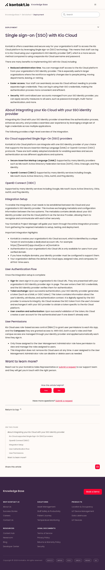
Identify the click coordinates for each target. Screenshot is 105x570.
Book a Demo (92, 491)
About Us (7, 506)
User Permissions (16, 453)
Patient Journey (44, 515)
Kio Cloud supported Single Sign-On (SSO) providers (31, 436)
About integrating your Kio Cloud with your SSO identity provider (36, 432)
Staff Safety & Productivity (48, 511)
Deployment (38, 14)
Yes (46, 390)
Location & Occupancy (82, 506)
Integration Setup (16, 445)
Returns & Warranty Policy (49, 542)
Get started (26, 14)
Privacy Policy (43, 537)
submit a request (67, 367)
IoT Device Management (83, 511)
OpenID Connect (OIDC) (19, 440)
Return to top (12, 409)
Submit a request (64, 400)
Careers (6, 515)
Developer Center (11, 546)
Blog (5, 542)
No (59, 390)
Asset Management (46, 506)
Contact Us (8, 520)
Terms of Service (44, 533)
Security (41, 546)
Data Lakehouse (79, 515)
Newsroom (8, 537)
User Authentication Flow (19, 449)
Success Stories (10, 511)
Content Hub (9, 533)
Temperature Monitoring (48, 520)
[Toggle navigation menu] (95, 5)
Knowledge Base (12, 14)
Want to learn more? (17, 457)
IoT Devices (77, 520)
